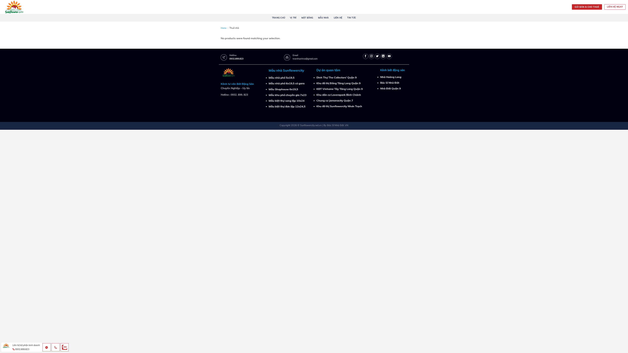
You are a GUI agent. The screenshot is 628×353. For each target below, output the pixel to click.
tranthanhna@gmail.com (305, 58)
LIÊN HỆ (338, 17)
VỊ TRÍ (293, 17)
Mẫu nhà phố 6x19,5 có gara (287, 83)
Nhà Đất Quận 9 (390, 88)
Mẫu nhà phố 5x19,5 (282, 77)
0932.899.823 (236, 58)
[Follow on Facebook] (365, 56)
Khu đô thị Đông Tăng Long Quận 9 (338, 83)
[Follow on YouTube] (389, 56)
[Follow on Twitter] (377, 56)
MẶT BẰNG (307, 17)
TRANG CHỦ (278, 17)
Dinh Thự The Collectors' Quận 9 (336, 77)
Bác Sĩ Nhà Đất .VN (337, 125)
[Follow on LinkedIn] (383, 56)
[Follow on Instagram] (371, 56)
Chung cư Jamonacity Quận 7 (334, 100)
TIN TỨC (351, 17)
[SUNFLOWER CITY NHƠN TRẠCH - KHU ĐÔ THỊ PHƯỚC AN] (15, 7)
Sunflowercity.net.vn (311, 125)
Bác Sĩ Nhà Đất (389, 82)
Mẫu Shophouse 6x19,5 (283, 89)
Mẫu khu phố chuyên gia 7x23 (287, 95)
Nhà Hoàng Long (390, 77)
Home (224, 28)
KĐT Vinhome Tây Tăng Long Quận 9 (339, 89)
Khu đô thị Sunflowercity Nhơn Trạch (339, 106)
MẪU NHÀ (323, 17)
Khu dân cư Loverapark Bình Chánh (338, 94)
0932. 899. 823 (239, 94)
